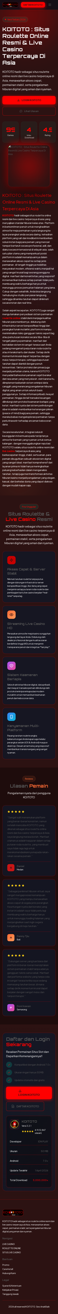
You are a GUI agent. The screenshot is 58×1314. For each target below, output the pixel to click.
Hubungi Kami (9, 1273)
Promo (5, 1264)
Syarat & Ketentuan (11, 1285)
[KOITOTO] (10, 4)
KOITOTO (8, 215)
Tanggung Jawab (10, 1294)
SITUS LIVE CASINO (11, 1252)
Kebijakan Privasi (10, 1289)
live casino (8, 451)
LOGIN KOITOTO (31, 100)
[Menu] (50, 5)
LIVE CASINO (8, 1244)
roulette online (11, 318)
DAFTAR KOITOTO (33, 4)
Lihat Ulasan (31, 111)
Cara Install (7, 1269)
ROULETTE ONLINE (11, 1248)
